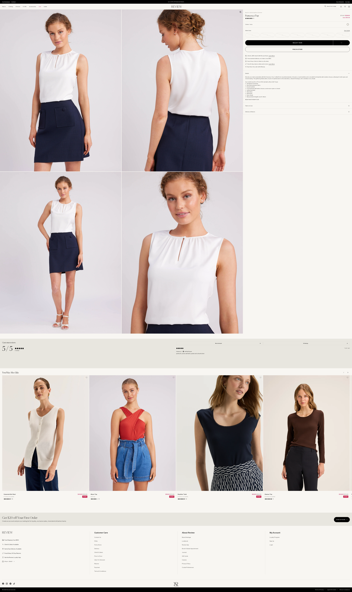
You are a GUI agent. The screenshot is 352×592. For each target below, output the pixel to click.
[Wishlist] (345, 7)
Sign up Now (340, 519)
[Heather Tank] (219, 433)
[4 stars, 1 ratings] (94, 499)
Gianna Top (268, 494)
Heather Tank (182, 494)
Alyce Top (94, 494)
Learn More (272, 55)
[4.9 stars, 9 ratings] (181, 499)
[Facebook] (3, 584)
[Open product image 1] (60, 90)
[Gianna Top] (306, 433)
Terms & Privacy (319, 589)
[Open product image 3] (60, 253)
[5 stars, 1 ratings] (249, 18)
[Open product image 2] (182, 90)
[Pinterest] (10, 584)
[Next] (348, 372)
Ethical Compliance (345, 589)
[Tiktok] (14, 584)
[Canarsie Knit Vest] (45, 433)
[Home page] (176, 7)
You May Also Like (10, 373)
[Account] (341, 7)
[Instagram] (7, 584)
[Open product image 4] (182, 253)
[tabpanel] (263, 353)
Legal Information (331, 589)
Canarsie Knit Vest (10, 494)
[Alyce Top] (132, 433)
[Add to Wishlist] (341, 43)
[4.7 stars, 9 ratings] (7, 499)
